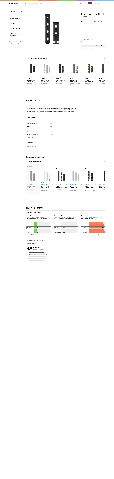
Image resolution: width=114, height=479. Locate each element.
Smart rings (12, 23)
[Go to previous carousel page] (27, 74)
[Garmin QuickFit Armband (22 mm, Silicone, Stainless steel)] (90, 179)
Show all (101, 58)
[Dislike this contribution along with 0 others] (104, 271)
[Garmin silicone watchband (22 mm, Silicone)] (32, 74)
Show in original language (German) (35, 298)
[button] (93, 39)
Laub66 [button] (31, 270)
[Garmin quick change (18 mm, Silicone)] (61, 179)
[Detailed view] (38, 228)
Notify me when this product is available (90, 41)
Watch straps (13, 33)
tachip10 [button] (32, 325)
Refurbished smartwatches (15, 18)
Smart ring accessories (14, 21)
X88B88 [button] (32, 342)
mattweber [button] (32, 306)
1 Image (52, 48)
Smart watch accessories (15, 26)
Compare (88, 45)
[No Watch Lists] (101, 3)
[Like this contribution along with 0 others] (99, 271)
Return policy (29, 148)
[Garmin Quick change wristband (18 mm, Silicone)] (47, 179)
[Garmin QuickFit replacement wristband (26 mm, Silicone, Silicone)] (105, 74)
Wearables (11, 13)
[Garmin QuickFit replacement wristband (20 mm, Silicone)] (61, 74)
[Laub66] (36, 271)
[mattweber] (35, 307)
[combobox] (33, 267)
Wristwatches (13, 35)
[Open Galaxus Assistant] (95, 3)
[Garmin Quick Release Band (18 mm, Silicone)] (47, 74)
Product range (12, 9)
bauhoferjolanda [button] (33, 291)
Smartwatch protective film (16, 28)
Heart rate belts (13, 16)
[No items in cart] (104, 3)
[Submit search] (26, 3)
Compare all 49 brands (31, 234)
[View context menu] (96, 271)
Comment (30, 285)
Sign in (90, 3)
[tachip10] (35, 325)
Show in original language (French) (35, 282)
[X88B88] (35, 343)
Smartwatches (13, 30)
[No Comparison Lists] (98, 3)
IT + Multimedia (12, 11)
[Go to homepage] (13, 3)
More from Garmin (98, 20)
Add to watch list (99, 45)
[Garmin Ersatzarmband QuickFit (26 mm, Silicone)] (90, 74)
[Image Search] (80, 3)
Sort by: (28, 266)
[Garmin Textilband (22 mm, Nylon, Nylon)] (105, 179)
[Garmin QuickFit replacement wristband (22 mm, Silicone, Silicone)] (76, 74)
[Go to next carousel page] (102, 74)
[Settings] (85, 3)
